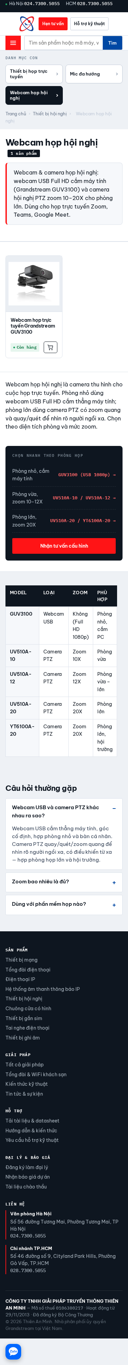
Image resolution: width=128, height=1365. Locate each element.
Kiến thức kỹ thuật (26, 1084)
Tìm (112, 43)
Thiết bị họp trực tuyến (34, 73)
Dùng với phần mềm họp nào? (49, 904)
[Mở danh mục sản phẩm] (13, 43)
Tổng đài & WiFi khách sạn (36, 1074)
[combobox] (64, 43)
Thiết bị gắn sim (23, 1018)
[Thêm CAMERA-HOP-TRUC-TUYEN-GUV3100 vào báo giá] (50, 347)
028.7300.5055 (95, 3)
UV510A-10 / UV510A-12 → (84, 498)
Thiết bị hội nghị (50, 113)
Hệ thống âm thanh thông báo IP (42, 989)
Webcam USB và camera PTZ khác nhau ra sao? (55, 811)
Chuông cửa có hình (28, 1008)
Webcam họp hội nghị (34, 95)
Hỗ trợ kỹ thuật (89, 23)
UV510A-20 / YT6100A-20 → (83, 520)
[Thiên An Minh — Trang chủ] (26, 23)
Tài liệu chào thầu (26, 1187)
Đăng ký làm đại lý (26, 1167)
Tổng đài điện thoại (28, 970)
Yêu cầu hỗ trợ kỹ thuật (32, 1140)
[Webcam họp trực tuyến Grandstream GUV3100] (34, 284)
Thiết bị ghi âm (22, 1038)
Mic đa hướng (94, 73)
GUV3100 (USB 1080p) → (87, 475)
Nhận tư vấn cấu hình (64, 546)
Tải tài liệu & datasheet (32, 1121)
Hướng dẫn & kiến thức (31, 1131)
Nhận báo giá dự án (27, 1177)
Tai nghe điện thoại (27, 1028)
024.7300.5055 (42, 3)
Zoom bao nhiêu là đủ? (40, 881)
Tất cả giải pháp (24, 1065)
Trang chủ (15, 113)
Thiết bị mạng (21, 960)
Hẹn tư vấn (53, 23)
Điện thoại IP (20, 979)
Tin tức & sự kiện (24, 1094)
